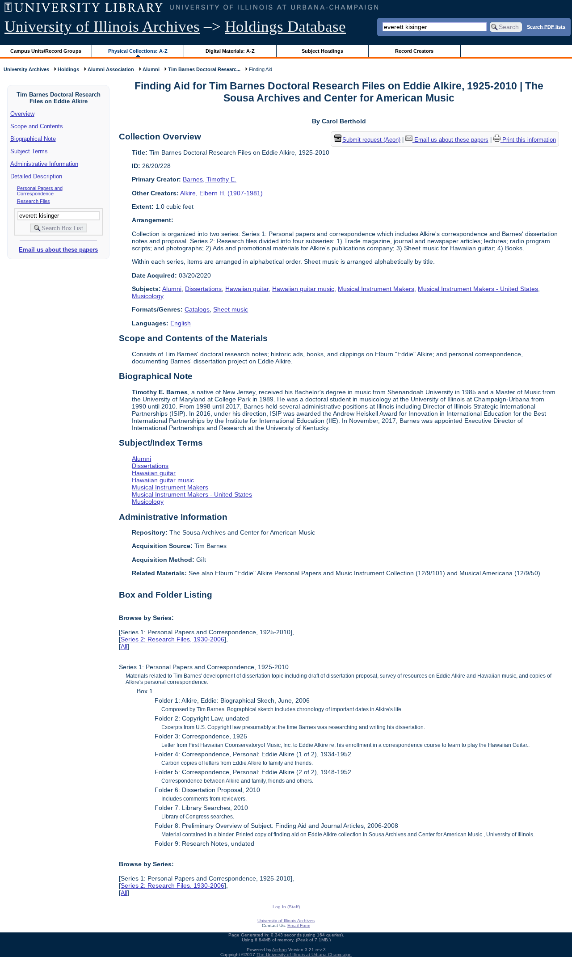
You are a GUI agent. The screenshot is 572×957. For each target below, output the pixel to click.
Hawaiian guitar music (303, 288)
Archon (279, 949)
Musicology (148, 295)
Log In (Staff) (286, 906)
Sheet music (230, 309)
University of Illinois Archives (102, 26)
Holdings (68, 69)
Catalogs (197, 309)
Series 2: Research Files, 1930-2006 (172, 639)
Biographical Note (33, 138)
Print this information (528, 139)
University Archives (26, 69)
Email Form (298, 925)
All (124, 646)
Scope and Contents (36, 126)
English (180, 323)
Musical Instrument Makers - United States (478, 288)
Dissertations (203, 288)
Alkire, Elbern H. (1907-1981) (221, 193)
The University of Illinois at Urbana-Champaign (304, 954)
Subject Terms (29, 151)
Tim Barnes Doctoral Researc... (204, 69)
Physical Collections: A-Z (138, 51)
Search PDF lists (546, 26)
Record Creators (414, 51)
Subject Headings (322, 51)
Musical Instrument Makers (376, 288)
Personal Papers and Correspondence (40, 190)
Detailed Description (36, 176)
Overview (22, 113)
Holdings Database (285, 26)
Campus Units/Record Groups (45, 51)
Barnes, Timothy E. (209, 179)
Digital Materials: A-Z (230, 51)
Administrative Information (44, 163)
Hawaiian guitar (247, 288)
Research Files (33, 201)
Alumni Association (111, 69)
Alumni (151, 69)
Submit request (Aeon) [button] (371, 139)
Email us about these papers (58, 249)
